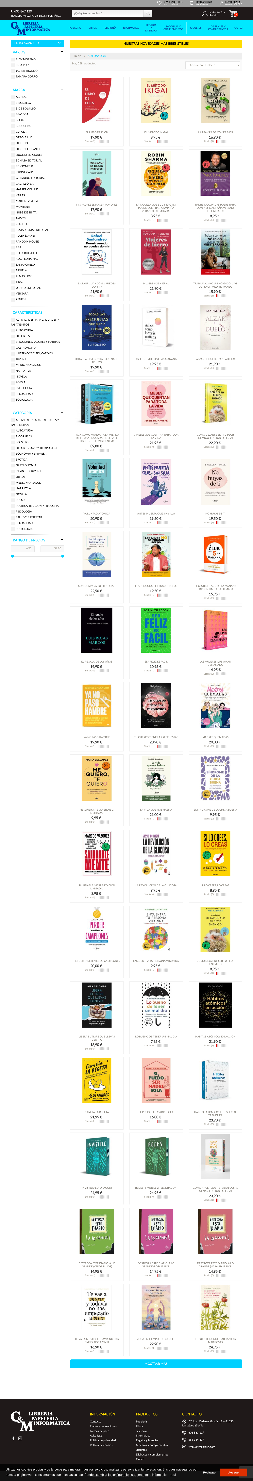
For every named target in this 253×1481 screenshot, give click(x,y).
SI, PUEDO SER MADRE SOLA (156, 1112)
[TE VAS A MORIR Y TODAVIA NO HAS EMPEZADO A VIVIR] (96, 1307)
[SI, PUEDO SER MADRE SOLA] (156, 1080)
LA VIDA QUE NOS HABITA (156, 810)
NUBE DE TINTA (26, 212)
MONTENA (23, 207)
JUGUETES (196, 28)
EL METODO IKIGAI (156, 132)
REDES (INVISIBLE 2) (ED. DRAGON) (156, 1188)
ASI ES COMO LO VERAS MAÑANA (156, 359)
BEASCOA (22, 114)
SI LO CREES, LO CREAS (215, 885)
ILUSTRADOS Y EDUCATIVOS (34, 353)
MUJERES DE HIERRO (156, 283)
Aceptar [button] (233, 1472)
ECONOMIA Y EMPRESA (31, 453)
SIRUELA (21, 270)
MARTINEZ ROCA (27, 201)
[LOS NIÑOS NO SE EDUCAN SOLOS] (156, 554)
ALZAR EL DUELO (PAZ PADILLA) (215, 359)
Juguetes (141, 1450)
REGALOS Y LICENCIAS (151, 28)
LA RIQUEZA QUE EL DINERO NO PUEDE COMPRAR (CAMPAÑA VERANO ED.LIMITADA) (156, 208)
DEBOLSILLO (24, 137)
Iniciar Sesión (216, 12)
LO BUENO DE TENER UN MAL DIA (156, 1036)
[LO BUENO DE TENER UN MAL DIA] (156, 1005)
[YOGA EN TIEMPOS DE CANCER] (156, 1307)
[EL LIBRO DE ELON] (96, 100)
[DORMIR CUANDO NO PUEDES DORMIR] (96, 252)
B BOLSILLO (23, 103)
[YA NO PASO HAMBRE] (96, 705)
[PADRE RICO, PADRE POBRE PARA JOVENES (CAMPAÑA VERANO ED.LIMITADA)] (215, 173)
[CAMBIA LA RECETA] (96, 1080)
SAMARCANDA (25, 264)
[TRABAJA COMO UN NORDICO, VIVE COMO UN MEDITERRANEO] (215, 252)
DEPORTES (23, 336)
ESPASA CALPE (25, 172)
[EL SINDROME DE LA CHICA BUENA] (215, 778)
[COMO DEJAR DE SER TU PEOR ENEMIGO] (215, 929)
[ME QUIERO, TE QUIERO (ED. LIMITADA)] (96, 778)
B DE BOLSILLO (26, 108)
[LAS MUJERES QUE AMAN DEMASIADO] (215, 630)
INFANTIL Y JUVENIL (29, 471)
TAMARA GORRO (27, 76)
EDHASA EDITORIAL (29, 160)
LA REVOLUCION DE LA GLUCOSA (156, 885)
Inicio (77, 56)
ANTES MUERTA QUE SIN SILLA (156, 514)
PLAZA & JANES (26, 235)
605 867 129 (22, 11)
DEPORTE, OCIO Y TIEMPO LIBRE (37, 448)
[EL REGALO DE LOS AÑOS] (96, 630)
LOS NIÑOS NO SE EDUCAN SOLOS (156, 586)
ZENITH (21, 299)
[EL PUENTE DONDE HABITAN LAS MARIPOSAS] (215, 1307)
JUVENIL (21, 359)
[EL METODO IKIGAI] (156, 100)
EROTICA (21, 459)
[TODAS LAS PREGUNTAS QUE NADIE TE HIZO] (96, 327)
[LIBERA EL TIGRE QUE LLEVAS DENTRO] (96, 1005)
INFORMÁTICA (131, 28)
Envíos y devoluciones (103, 1426)
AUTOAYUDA (24, 330)
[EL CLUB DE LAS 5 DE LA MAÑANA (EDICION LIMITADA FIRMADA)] (215, 554)
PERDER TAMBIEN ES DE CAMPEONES (97, 961)
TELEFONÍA (109, 28)
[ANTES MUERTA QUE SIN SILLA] (156, 481)
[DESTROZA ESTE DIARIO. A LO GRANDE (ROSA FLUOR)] (156, 1231)
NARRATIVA (23, 371)
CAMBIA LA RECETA (97, 1112)
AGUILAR (21, 97)
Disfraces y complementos (152, 1454)
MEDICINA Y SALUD (28, 365)
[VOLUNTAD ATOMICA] (96, 481)
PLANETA (21, 224)
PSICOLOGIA (24, 388)
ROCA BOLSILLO (26, 253)
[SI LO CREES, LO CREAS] (215, 853)
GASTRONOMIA (26, 347)
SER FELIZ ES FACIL (156, 662)
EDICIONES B (24, 166)
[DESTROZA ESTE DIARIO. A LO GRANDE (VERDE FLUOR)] (96, 1231)
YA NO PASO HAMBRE (97, 737)
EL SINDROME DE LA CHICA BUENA (215, 810)
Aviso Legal (96, 1435)
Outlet (140, 1459)
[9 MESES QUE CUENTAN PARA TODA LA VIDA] (156, 403)
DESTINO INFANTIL (28, 149)
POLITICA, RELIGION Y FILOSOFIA (37, 506)
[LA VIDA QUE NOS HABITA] (156, 778)
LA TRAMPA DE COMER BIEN (215, 132)
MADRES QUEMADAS (215, 737)
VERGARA (22, 293)
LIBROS (93, 28)
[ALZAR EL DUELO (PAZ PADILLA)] (215, 327)
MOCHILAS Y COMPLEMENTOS (173, 27)
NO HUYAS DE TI (215, 514)
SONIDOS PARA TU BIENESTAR (96, 586)
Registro (214, 15)
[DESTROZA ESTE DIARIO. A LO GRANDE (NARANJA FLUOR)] (215, 1231)
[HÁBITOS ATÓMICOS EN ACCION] (215, 1005)
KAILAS (20, 195)
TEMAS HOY (24, 276)
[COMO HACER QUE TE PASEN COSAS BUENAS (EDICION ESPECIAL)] (215, 1156)
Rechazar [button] (209, 1472)
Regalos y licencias (147, 1440)
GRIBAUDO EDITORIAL (30, 178)
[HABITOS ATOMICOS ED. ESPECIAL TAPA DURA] (215, 1080)
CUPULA (21, 131)
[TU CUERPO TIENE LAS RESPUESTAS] (156, 705)
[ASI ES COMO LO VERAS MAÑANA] (156, 327)
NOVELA (21, 376)
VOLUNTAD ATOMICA (96, 514)
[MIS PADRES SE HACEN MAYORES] (96, 173)
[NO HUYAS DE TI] (215, 481)
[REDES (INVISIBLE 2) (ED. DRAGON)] (156, 1156)
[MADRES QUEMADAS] (215, 705)
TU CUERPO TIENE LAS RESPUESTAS (156, 737)
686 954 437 (196, 1440)
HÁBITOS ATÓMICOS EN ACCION (215, 1036)
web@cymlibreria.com (202, 1447)
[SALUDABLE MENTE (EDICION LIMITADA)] (96, 853)
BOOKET (21, 120)
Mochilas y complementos (152, 1445)
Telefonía (141, 1431)
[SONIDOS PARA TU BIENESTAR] (96, 554)
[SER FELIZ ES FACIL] (156, 630)
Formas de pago (99, 1431)
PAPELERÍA (75, 28)
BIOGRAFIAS (24, 436)
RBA (18, 247)
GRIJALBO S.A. (25, 183)
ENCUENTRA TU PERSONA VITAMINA (156, 961)
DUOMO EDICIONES (29, 155)
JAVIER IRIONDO (27, 71)
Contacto (95, 1421)
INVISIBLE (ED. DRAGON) (97, 1188)
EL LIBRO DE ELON (97, 132)
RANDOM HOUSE (27, 241)
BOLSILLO (22, 442)
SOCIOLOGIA (24, 399)
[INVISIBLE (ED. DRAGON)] (96, 1156)
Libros (139, 1426)
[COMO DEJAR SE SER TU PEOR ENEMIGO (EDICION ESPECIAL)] (215, 403)
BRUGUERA (23, 126)
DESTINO (22, 143)
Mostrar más (156, 1363)
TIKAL (19, 282)
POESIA (20, 382)
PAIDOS (21, 218)
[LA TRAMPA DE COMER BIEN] (215, 100)
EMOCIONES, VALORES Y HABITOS (38, 342)
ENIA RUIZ (22, 65)
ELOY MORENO (26, 59)
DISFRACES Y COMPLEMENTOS (218, 27)
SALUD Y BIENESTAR (29, 517)
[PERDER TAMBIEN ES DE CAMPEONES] (96, 929)
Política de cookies (101, 1445)
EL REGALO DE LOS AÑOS (96, 662)
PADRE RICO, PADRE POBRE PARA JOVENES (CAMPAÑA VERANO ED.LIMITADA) (215, 208)
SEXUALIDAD (24, 394)
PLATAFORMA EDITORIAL (32, 230)
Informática (143, 1435)
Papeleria (141, 1421)
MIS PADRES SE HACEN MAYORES (96, 205)
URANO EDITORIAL (28, 288)
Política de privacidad (103, 1440)
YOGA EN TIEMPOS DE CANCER (156, 1339)
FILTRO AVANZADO (26, 43)
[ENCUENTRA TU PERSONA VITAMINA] (156, 929)
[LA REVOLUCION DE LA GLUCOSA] (156, 853)
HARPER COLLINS (27, 189)
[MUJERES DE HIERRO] (156, 252)
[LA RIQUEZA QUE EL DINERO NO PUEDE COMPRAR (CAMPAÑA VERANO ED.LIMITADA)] (156, 173)
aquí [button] (173, 1474)
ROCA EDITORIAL (27, 259)
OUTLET (239, 28)
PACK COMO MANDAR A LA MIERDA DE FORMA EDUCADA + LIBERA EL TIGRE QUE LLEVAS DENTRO (97, 438)
